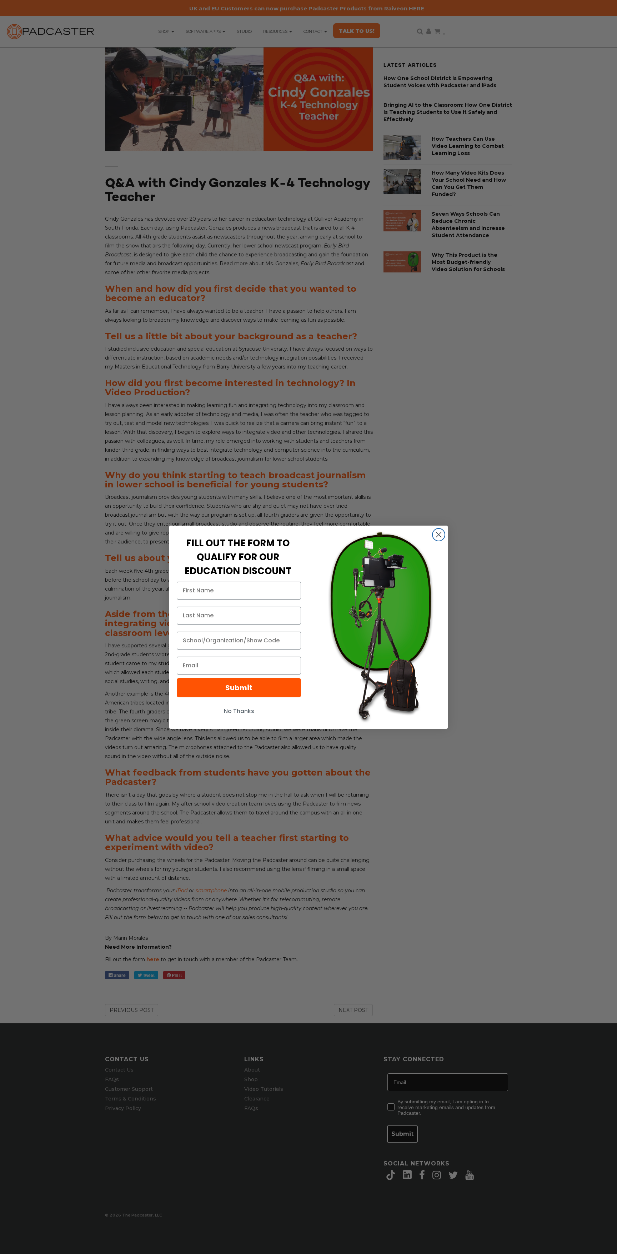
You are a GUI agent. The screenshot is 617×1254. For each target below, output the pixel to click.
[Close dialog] (438, 534)
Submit (238, 688)
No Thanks (239, 711)
